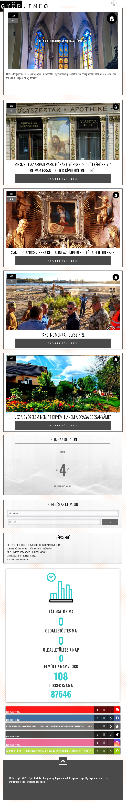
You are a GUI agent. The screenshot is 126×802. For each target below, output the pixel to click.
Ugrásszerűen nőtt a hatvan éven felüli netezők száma (29, 548)
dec (11, 105)
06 (11, 199)
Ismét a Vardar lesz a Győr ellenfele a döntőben (27, 552)
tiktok (117, 734)
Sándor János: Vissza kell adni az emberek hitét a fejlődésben (39, 751)
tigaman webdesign (65, 778)
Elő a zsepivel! (84, 726)
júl (11, 194)
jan (13, 15)
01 (13, 20)
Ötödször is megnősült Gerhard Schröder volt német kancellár (34, 545)
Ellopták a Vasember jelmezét (19, 559)
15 (11, 281)
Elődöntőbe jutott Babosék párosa (21, 555)
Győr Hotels (35, 778)
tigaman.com (96, 778)
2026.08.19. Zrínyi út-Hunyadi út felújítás (89, 751)
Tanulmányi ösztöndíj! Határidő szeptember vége (52, 726)
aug (11, 276)
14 (11, 111)
